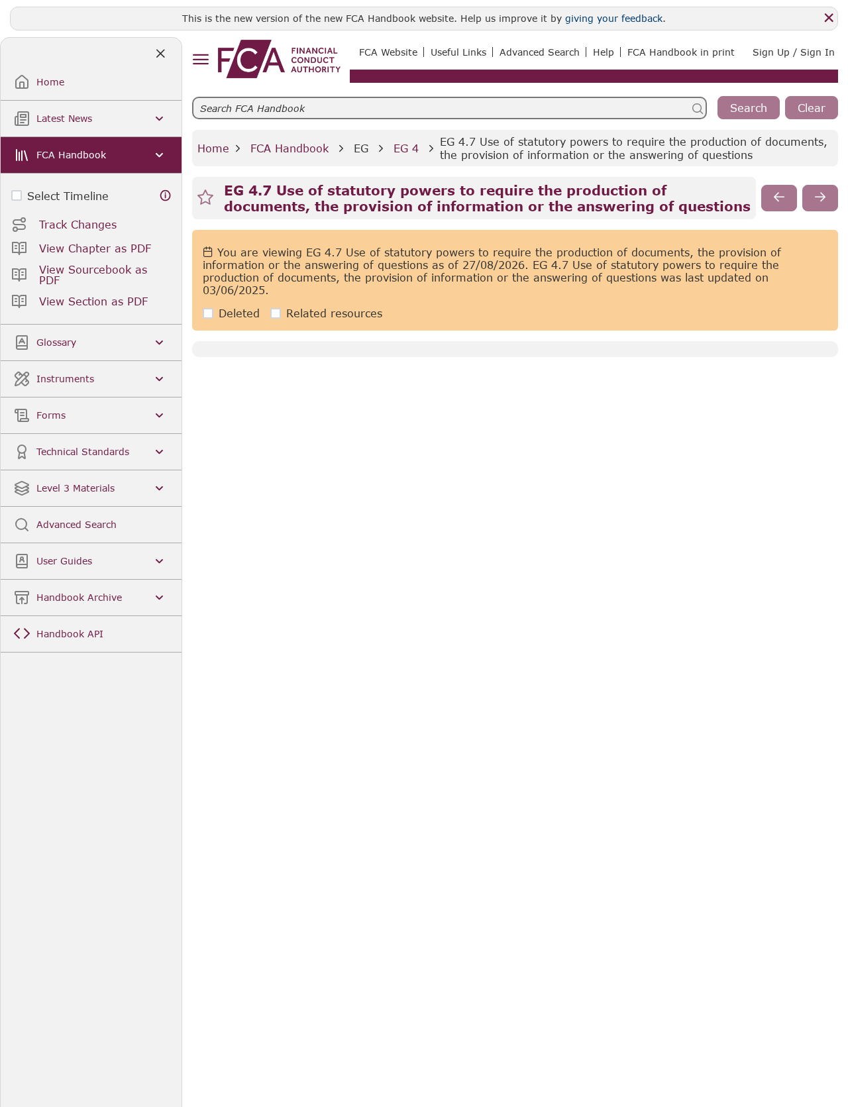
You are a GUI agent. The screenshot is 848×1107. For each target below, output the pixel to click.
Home (213, 148)
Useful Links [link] (458, 52)
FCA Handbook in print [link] (681, 52)
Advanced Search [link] (540, 52)
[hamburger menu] (200, 60)
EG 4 (406, 148)
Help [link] (603, 52)
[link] (279, 59)
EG (361, 148)
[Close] (828, 18)
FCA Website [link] (388, 52)
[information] (165, 195)
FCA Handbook (289, 148)
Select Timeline (68, 195)
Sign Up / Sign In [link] (794, 52)
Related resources (334, 313)
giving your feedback (613, 18)
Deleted (239, 313)
